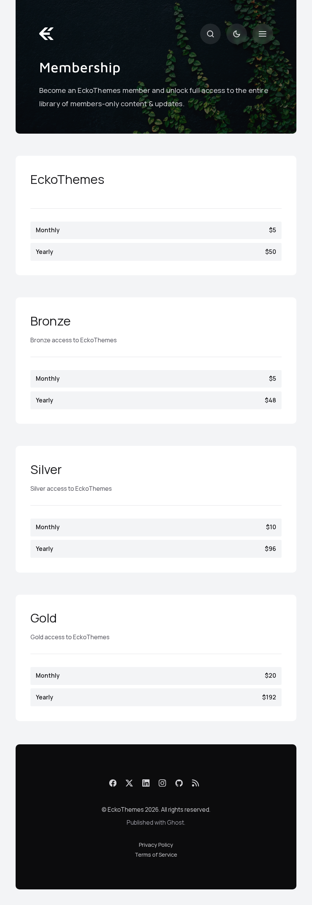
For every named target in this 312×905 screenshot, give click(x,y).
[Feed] (195, 783)
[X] (129, 783)
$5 (156, 230)
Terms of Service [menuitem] (156, 854)
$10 (156, 527)
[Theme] (236, 34)
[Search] (210, 34)
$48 (156, 400)
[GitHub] (179, 783)
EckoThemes (126, 810)
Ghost (175, 823)
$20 (156, 676)
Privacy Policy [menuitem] (156, 844)
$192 (156, 697)
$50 (156, 252)
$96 (156, 549)
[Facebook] (112, 783)
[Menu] (262, 34)
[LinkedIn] (145, 783)
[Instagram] (162, 783)
